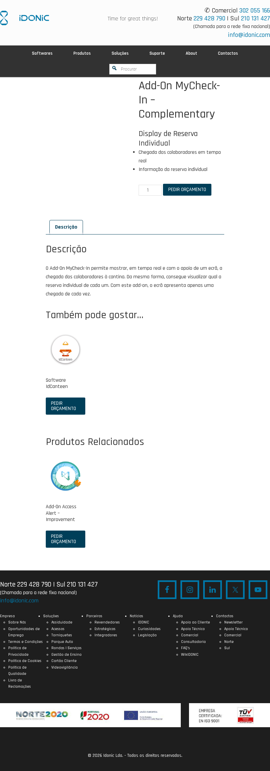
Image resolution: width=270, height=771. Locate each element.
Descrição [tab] (66, 227)
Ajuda (178, 616)
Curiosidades (149, 628)
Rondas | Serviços (66, 648)
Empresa (7, 616)
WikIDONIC (190, 654)
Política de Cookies (24, 660)
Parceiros (94, 616)
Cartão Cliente (64, 660)
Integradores (105, 635)
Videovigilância (64, 667)
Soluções (51, 616)
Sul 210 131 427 (77, 584)
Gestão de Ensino (66, 654)
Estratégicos (105, 628)
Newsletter (233, 622)
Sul (227, 648)
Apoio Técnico (193, 628)
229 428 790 (209, 18)
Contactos (224, 616)
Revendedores (107, 622)
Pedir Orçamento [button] (63, 406)
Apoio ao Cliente (195, 622)
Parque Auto (62, 641)
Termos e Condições (25, 641)
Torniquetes (61, 635)
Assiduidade (61, 622)
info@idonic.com (249, 35)
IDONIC (143, 622)
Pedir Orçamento (187, 189)
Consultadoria (193, 641)
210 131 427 (255, 18)
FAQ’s (185, 648)
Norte (229, 641)
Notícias (136, 616)
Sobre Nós (17, 622)
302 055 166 (254, 10)
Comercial (189, 635)
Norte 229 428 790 (25, 584)
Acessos (58, 628)
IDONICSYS (24, 18)
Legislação (147, 635)
